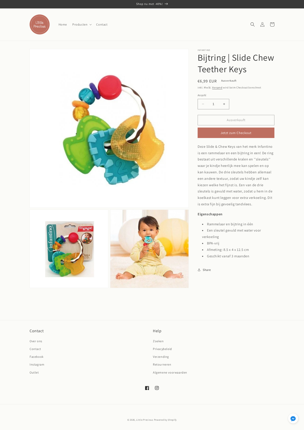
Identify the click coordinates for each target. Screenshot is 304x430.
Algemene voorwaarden (170, 372)
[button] (81, 24)
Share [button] (207, 270)
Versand (217, 87)
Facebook (37, 357)
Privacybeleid (162, 349)
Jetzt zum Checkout (236, 133)
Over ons (36, 341)
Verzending (161, 357)
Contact (35, 349)
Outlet (34, 372)
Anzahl (202, 95)
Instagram (37, 364)
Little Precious (144, 419)
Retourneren (162, 364)
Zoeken (158, 341)
